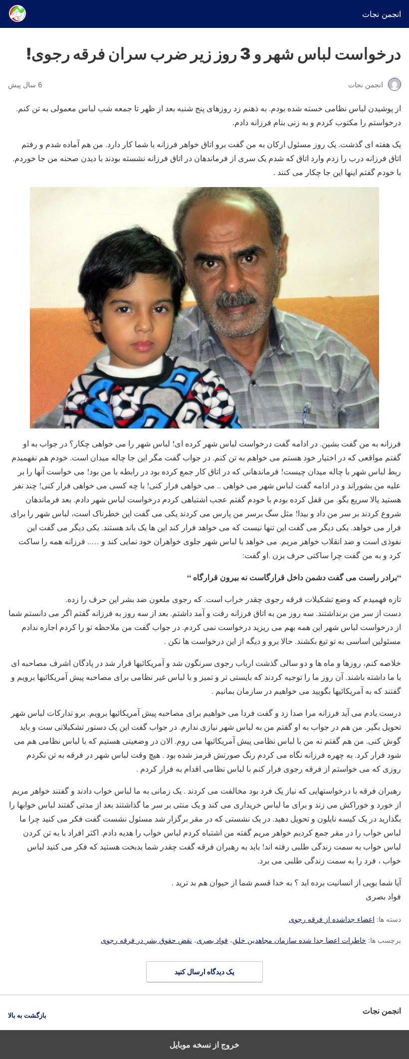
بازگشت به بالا (27, 1015)
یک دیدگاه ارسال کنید (204, 971)
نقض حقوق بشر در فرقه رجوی (146, 940)
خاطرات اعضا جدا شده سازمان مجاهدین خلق (299, 940)
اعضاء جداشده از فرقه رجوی (332, 919)
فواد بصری (212, 940)
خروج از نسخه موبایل (204, 1045)
